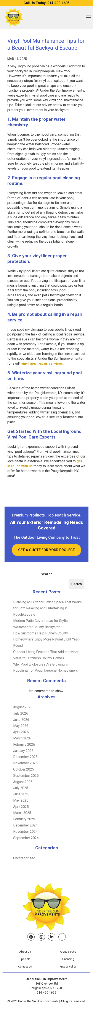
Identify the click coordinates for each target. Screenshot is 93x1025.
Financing (68, 959)
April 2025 (21, 807)
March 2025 (22, 813)
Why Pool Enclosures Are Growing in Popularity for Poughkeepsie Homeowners (45, 667)
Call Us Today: (46, 3)
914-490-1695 (46, 992)
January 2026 (23, 751)
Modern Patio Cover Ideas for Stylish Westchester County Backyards (41, 624)
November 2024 (25, 832)
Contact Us (25, 966)
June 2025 (21, 794)
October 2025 (23, 769)
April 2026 (21, 732)
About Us (25, 951)
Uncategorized (24, 858)
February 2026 (24, 744)
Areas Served (68, 951)
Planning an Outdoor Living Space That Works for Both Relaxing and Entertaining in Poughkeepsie (47, 608)
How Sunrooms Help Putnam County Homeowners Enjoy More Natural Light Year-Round (46, 639)
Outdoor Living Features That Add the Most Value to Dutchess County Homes (45, 655)
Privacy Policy (68, 966)
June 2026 (21, 720)
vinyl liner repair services (42, 363)
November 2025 (25, 763)
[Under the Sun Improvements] (13, 17)
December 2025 (25, 757)
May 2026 (20, 726)
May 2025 (20, 800)
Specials (25, 959)
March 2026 (22, 738)
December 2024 (25, 825)
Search (46, 574)
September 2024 (26, 838)
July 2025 (20, 788)
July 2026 (20, 713)
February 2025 (24, 819)
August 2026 (22, 707)
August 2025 (22, 782)
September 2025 (26, 776)
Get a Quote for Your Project (46, 550)
